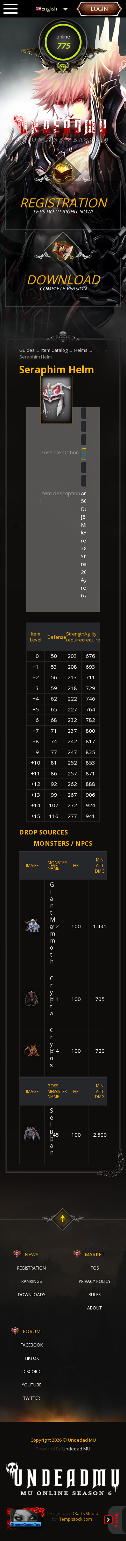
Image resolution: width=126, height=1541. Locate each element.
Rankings (31, 1281)
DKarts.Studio (84, 1514)
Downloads (31, 1295)
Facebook (32, 1345)
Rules (94, 1295)
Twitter (31, 1398)
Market (95, 1254)
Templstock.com (75, 1519)
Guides (27, 350)
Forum (32, 1331)
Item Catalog (54, 350)
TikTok (31, 1358)
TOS (95, 1268)
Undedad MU (76, 1449)
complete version (63, 281)
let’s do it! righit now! (63, 204)
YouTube (31, 1385)
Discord (31, 1372)
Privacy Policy (95, 1281)
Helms (81, 350)
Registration (31, 1268)
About (94, 1308)
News (31, 1254)
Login (99, 9)
